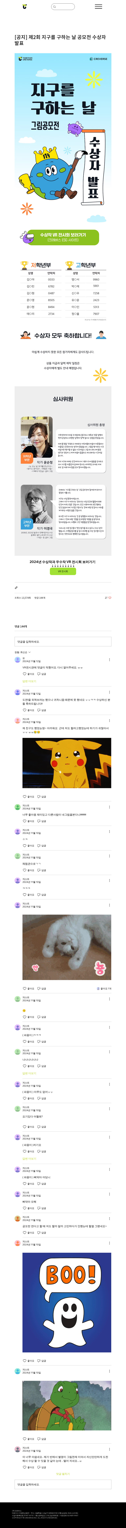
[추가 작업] (109, 660)
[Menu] (98, 7)
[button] (66, 763)
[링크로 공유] (16, 587)
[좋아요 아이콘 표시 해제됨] (24, 674)
